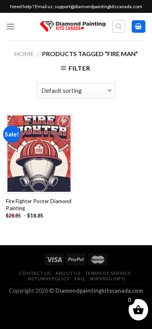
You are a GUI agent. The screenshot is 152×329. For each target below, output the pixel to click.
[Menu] (10, 26)
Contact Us (35, 273)
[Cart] (139, 26)
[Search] (118, 26)
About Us (67, 273)
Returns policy (49, 278)
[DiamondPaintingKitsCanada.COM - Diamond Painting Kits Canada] (73, 26)
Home (24, 53)
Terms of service (108, 273)
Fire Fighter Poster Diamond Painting (38, 204)
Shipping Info (108, 278)
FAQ (79, 278)
